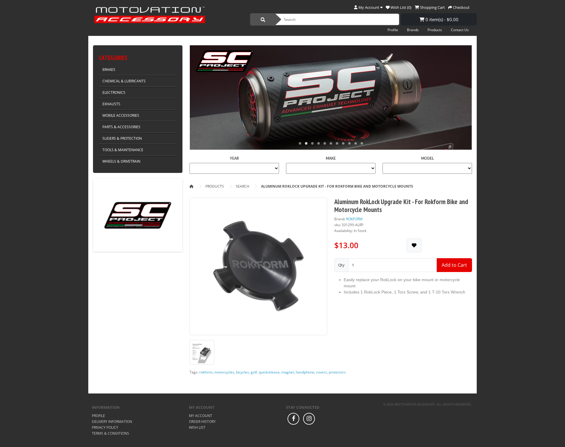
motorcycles (224, 372)
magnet (287, 372)
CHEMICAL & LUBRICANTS (124, 81)
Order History (202, 421)
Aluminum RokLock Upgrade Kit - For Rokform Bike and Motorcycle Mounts (337, 186)
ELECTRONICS (113, 92)
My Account (200, 415)
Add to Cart (454, 265)
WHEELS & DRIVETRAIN (121, 161)
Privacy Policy (105, 427)
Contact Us (460, 29)
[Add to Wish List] (414, 245)
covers (321, 372)
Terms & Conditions (110, 433)
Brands (413, 29)
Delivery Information (112, 421)
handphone (305, 372)
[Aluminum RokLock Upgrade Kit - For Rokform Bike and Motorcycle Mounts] (258, 268)
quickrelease (269, 372)
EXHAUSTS (111, 103)
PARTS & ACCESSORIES (121, 126)
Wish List (197, 427)
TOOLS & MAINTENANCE (122, 149)
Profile (393, 29)
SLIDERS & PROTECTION (122, 138)
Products (435, 29)
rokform (205, 372)
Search (242, 186)
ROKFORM (354, 218)
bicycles (242, 372)
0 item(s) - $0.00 (441, 19)
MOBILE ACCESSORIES (120, 115)
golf (254, 372)
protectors (337, 372)
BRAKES (108, 69)
